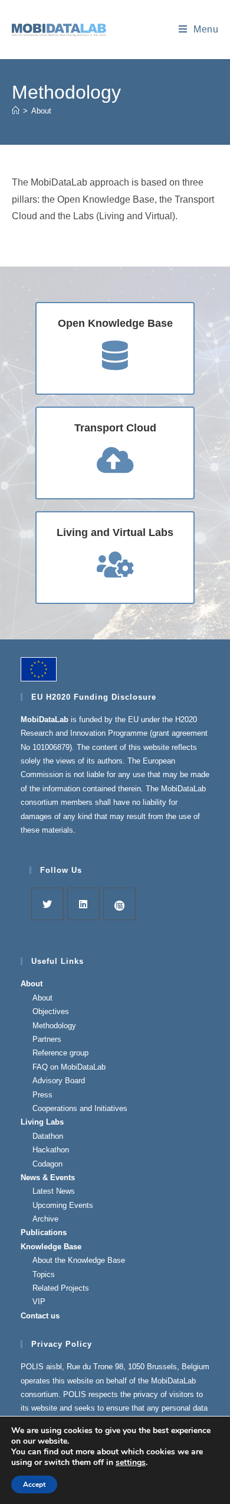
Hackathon (50, 1149)
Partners (46, 1039)
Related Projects (60, 1288)
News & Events (48, 1177)
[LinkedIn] (83, 904)
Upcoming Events (62, 1205)
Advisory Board (58, 1080)
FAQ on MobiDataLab (69, 1067)
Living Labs (42, 1122)
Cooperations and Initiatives (79, 1108)
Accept (34, 1484)
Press (42, 1094)
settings (131, 1462)
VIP (38, 1301)
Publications (44, 1232)
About (41, 110)
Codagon (47, 1163)
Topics (43, 1274)
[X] (47, 904)
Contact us (40, 1315)
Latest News (53, 1191)
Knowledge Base (51, 1246)
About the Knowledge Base (78, 1260)
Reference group (60, 1052)
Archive (45, 1218)
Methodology (54, 1025)
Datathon (47, 1136)
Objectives (50, 1011)
